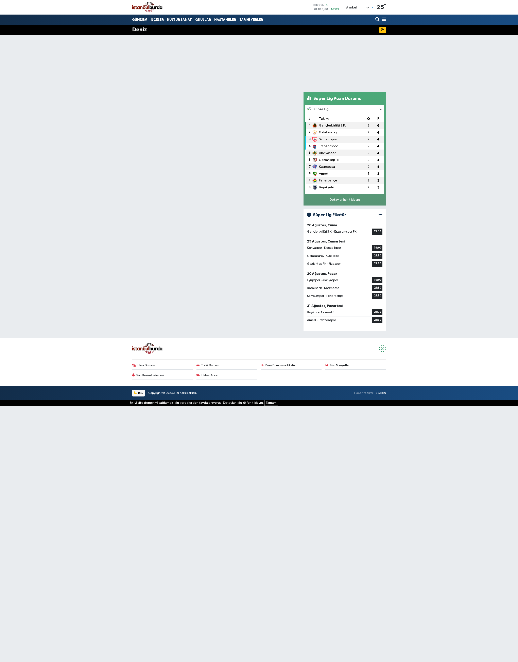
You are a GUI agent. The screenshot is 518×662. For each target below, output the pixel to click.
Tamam (271, 403)
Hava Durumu (146, 365)
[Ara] (377, 19)
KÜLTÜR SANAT (179, 19)
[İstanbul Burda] (147, 7)
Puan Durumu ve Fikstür (280, 365)
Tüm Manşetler (340, 365)
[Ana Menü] (383, 19)
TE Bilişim (380, 392)
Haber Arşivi (210, 375)
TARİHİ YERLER (251, 19)
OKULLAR (203, 19)
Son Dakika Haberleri (150, 375)
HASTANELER (225, 19)
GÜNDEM (139, 19)
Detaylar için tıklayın (345, 199)
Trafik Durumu (210, 365)
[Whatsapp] (382, 348)
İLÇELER (157, 19)
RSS (140, 392)
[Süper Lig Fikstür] (380, 215)
